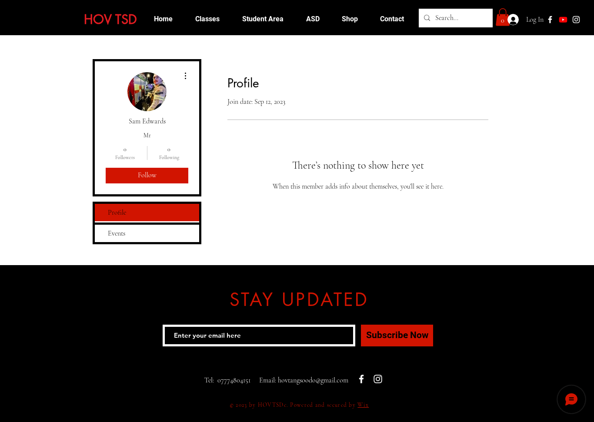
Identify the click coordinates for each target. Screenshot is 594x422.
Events (116, 233)
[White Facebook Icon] (361, 379)
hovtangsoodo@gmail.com (313, 380)
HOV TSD (110, 19)
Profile (117, 212)
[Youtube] (563, 19)
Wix (363, 405)
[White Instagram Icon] (576, 19)
